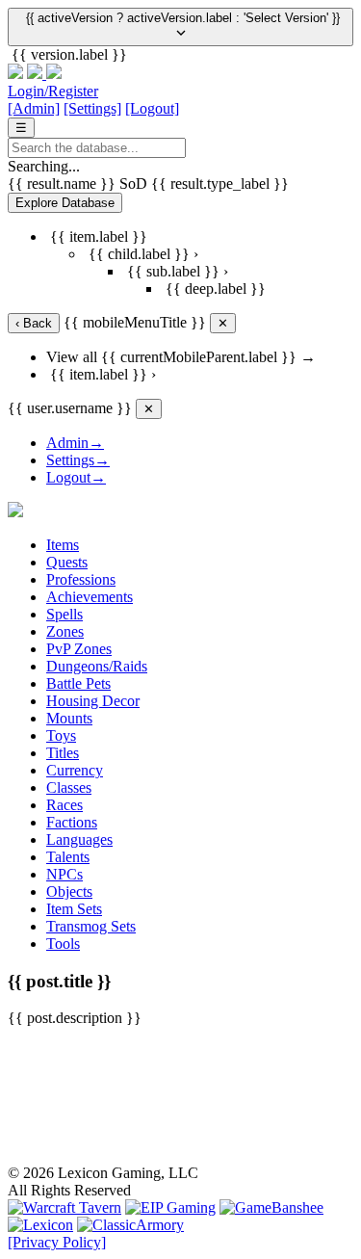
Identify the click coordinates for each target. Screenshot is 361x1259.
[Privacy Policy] (57, 1242)
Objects (69, 891)
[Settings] (92, 108)
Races (64, 805)
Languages (79, 839)
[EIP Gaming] (170, 1207)
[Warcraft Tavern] (64, 1207)
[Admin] (34, 108)
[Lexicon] (40, 1225)
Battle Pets (78, 683)
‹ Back (33, 323)
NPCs (64, 874)
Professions (81, 579)
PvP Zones (79, 649)
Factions (71, 822)
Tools (63, 943)
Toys (61, 735)
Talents (68, 857)
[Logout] (152, 108)
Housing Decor (93, 701)
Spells (64, 614)
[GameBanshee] (271, 1207)
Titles (62, 753)
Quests (67, 562)
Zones (65, 631)
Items (62, 545)
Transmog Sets (91, 926)
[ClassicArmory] (130, 1225)
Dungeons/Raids (96, 666)
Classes (68, 787)
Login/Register (53, 91)
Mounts (69, 718)
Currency (74, 770)
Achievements (89, 597)
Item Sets (74, 909)
